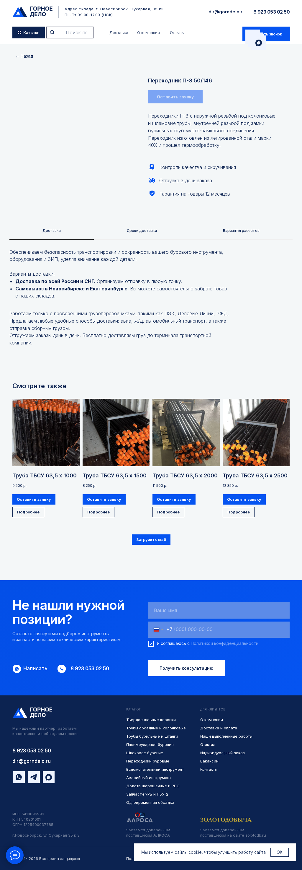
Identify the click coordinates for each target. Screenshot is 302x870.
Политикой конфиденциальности (224, 643)
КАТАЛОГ (133, 709)
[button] (266, 34)
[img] (32, 11)
